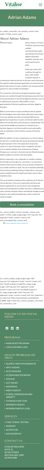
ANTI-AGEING (13, 367)
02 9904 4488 (10, 457)
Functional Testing (17, 422)
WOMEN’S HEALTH (15, 404)
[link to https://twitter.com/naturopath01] (12, 328)
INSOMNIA (11, 386)
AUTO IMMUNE (13, 371)
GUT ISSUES (12, 383)
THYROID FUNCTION (16, 401)
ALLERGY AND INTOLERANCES (21, 363)
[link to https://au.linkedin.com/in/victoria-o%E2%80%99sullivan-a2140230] (17, 328)
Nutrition (12, 430)
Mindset (11, 426)
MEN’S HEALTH (13, 390)
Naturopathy (14, 433)
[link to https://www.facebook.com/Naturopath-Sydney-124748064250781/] (7, 328)
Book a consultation (22, 204)
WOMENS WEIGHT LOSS (18, 408)
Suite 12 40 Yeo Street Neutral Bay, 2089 (14, 452)
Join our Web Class (17, 347)
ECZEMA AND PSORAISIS (18, 375)
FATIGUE (10, 379)
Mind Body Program (17, 343)
